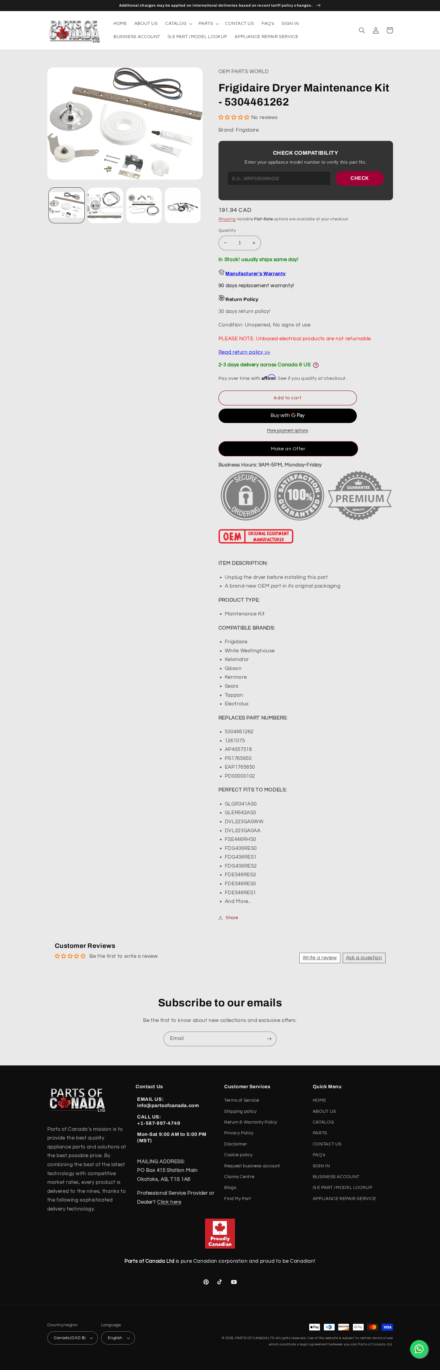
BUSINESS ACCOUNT (336, 1177)
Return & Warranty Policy (250, 1122)
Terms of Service (241, 1100)
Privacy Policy (239, 1133)
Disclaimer (235, 1144)
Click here (169, 1202)
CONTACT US (327, 1144)
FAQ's (319, 1155)
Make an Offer (288, 448)
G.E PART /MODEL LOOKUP (342, 1187)
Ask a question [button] (364, 957)
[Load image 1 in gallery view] (66, 205)
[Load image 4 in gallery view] (183, 205)
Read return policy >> (244, 352)
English (115, 1338)
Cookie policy (238, 1155)
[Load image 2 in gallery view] (105, 205)
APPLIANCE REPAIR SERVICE (344, 1198)
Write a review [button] (320, 957)
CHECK (360, 178)
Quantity (227, 230)
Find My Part (237, 1198)
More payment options (287, 431)
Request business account (252, 1166)
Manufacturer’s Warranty (255, 273)
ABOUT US (324, 1111)
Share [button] (232, 918)
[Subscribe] (269, 1039)
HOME (319, 1100)
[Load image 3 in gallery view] (144, 205)
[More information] (316, 365)
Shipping (227, 219)
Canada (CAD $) (70, 1338)
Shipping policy (240, 1111)
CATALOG (323, 1122)
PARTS (320, 1133)
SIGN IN (321, 1166)
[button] (178, 23)
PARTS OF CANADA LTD (255, 1338)
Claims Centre (239, 1177)
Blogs (230, 1187)
